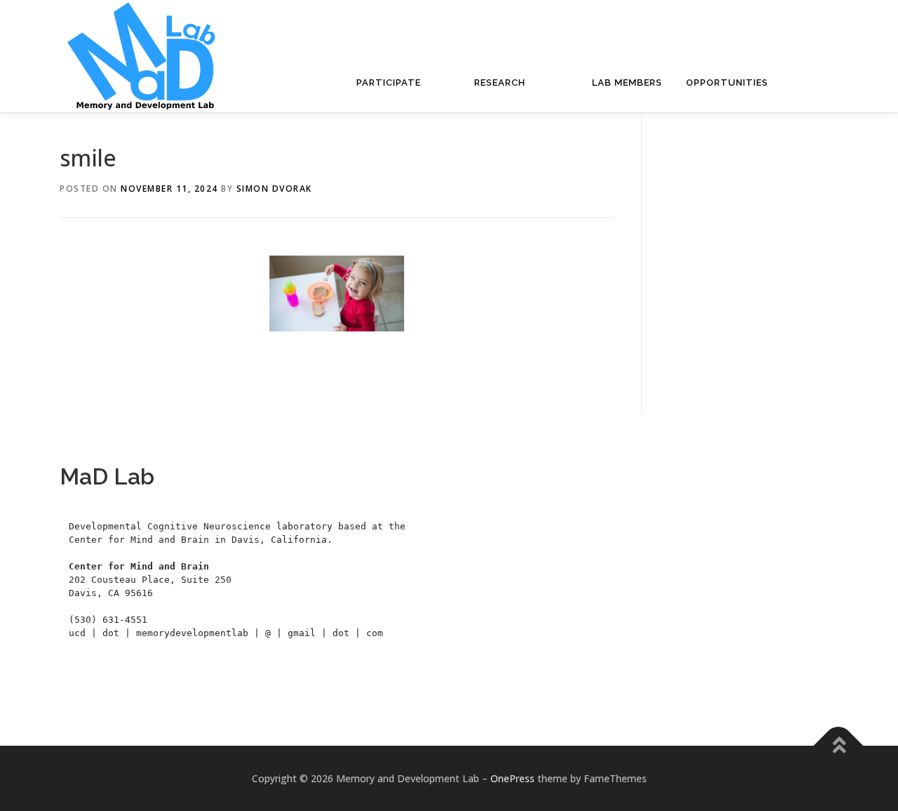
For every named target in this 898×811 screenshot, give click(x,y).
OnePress (512, 778)
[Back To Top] (839, 746)
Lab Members (627, 82)
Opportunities (727, 82)
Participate (388, 82)
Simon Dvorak (274, 188)
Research (499, 82)
